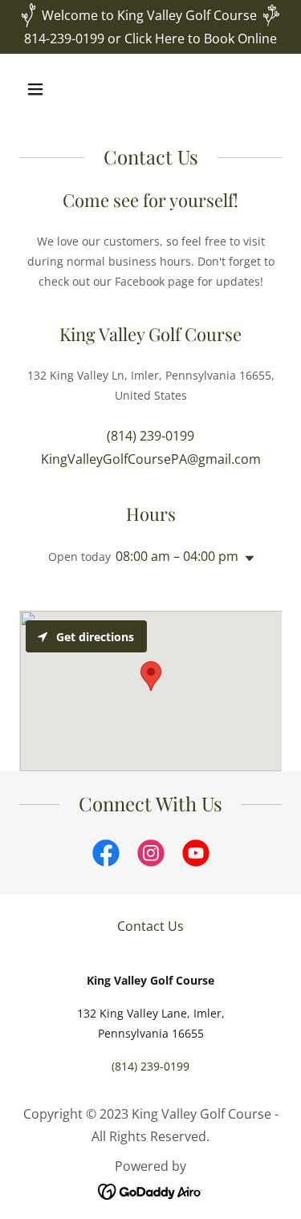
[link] (105, 856)
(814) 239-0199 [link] (150, 436)
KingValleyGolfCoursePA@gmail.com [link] (151, 459)
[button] (49, 89)
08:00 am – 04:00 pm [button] (177, 556)
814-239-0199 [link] (64, 38)
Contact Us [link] (150, 926)
